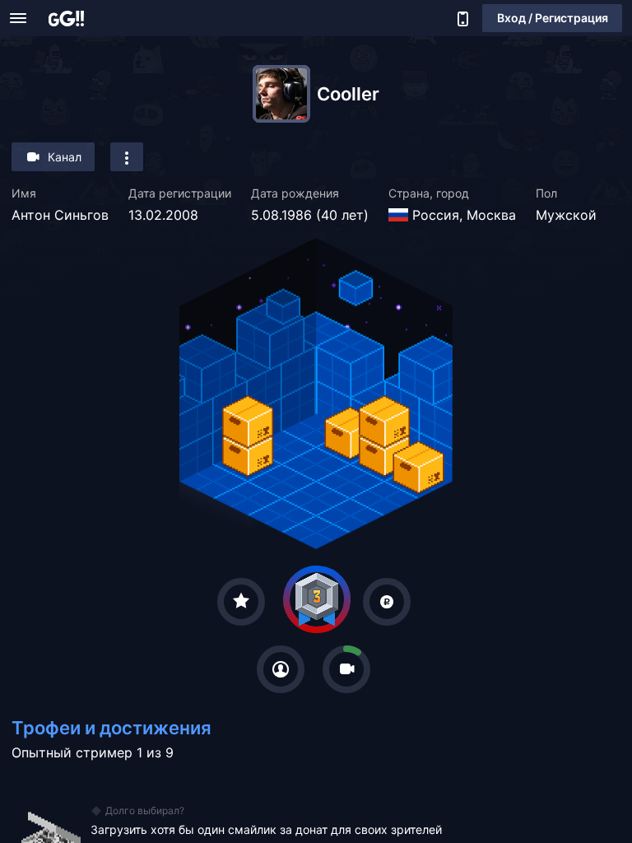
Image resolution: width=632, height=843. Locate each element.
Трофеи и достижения (111, 727)
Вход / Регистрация (552, 18)
